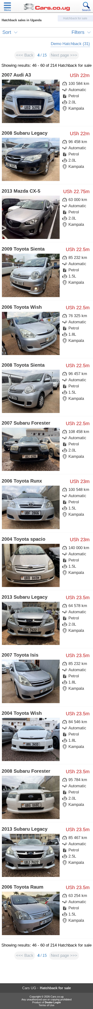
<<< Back (24, 55)
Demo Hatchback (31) (70, 43)
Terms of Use (46, 1005)
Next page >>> (64, 55)
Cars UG (29, 988)
